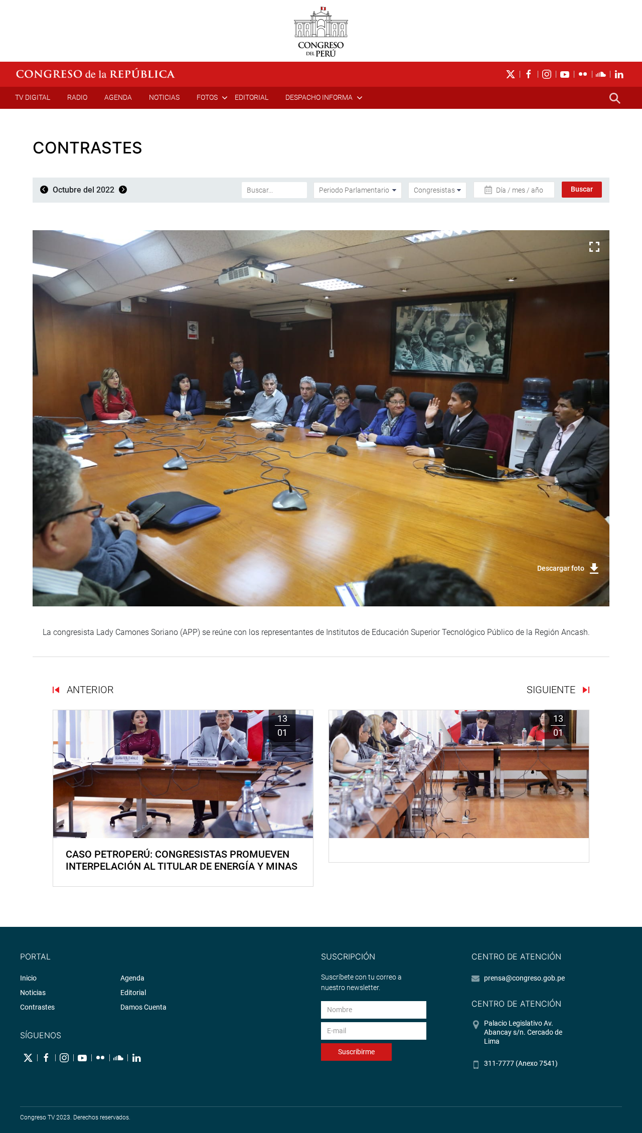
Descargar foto (560, 568)
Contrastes (37, 1007)
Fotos (207, 97)
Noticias (164, 97)
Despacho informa (319, 97)
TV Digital (32, 97)
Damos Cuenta (143, 1007)
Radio (77, 97)
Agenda (118, 97)
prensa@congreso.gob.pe (524, 978)
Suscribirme (356, 1052)
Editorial (251, 97)
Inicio (28, 978)
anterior (89, 690)
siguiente (552, 690)
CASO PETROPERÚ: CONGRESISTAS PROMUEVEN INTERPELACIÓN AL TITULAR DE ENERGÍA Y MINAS (181, 860)
